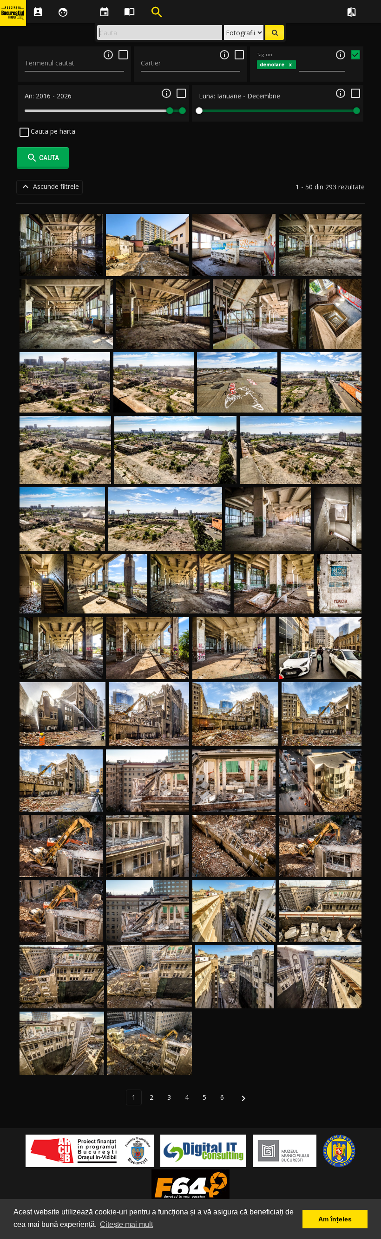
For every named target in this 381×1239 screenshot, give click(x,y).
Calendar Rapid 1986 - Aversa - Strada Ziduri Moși (339, 585)
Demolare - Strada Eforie (320, 668)
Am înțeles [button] (335, 1219)
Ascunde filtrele (49, 186)
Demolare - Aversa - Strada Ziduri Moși (175, 472)
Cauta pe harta (52, 131)
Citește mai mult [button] (126, 1224)
